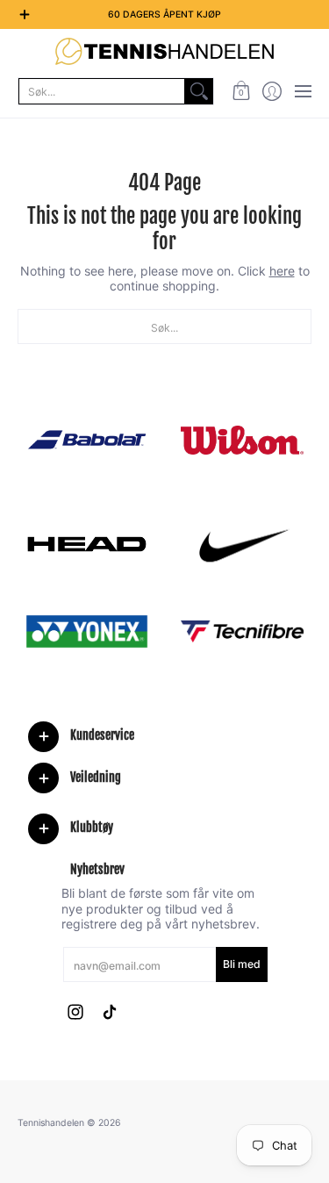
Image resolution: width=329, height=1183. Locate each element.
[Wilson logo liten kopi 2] (243, 440)
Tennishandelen (51, 1123)
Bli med (242, 964)
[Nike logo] (243, 544)
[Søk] (199, 91)
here (282, 270)
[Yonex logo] (87, 631)
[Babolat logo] (87, 439)
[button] (240, 91)
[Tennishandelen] (164, 51)
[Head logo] (87, 544)
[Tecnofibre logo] (243, 631)
